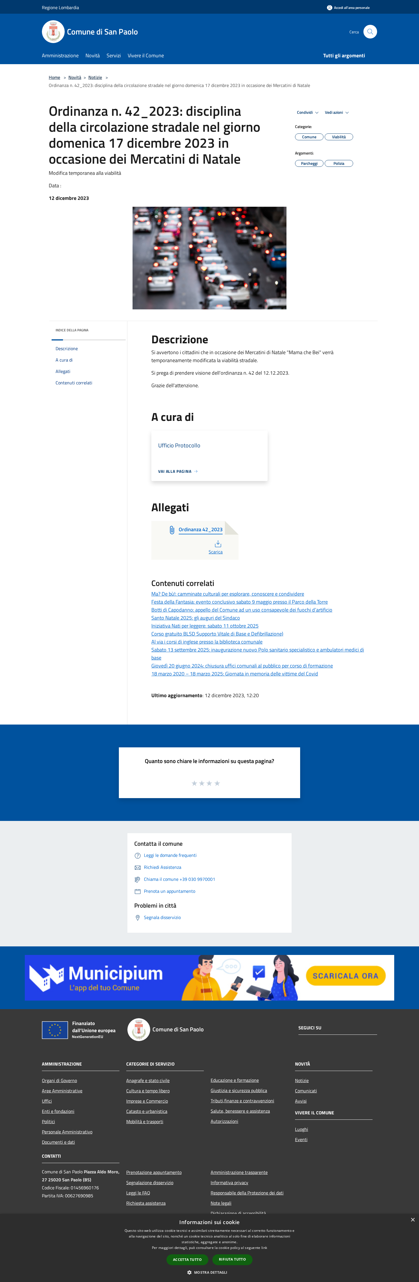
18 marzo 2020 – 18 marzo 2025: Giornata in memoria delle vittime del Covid (234, 673)
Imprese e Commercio (147, 1101)
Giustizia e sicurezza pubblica (239, 1090)
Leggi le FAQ (138, 1192)
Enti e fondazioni (58, 1111)
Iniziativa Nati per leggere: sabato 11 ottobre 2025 (205, 626)
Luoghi (301, 1129)
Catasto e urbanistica (146, 1111)
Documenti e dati (58, 1142)
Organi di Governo (59, 1080)
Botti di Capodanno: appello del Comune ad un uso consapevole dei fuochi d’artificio (241, 610)
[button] (209, 1272)
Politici (48, 1121)
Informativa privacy (229, 1182)
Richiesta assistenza (146, 1203)
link (264, 1247)
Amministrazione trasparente (239, 1172)
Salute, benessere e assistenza (240, 1110)
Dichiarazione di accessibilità (238, 1213)
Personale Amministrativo (67, 1131)
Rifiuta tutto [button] (232, 1259)
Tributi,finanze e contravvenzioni (242, 1100)
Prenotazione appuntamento (154, 1172)
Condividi (305, 112)
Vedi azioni (334, 112)
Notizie (95, 77)
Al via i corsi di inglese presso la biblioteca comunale (207, 642)
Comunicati (306, 1090)
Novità (74, 77)
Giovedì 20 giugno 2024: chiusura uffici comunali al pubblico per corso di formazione (242, 666)
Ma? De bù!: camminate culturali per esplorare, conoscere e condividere (227, 594)
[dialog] (209, 1248)
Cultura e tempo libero (148, 1090)
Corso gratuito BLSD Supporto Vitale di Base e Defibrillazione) (217, 634)
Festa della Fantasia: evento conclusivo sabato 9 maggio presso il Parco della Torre (239, 602)
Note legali (221, 1203)
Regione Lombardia (60, 7)
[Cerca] (370, 31)
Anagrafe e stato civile (148, 1080)
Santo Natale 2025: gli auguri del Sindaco (195, 618)
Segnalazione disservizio (149, 1182)
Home (54, 77)
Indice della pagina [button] (72, 330)
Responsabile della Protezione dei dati (247, 1192)
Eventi (301, 1139)
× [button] (412, 1220)
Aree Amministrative (62, 1090)
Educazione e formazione (235, 1080)
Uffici (47, 1101)
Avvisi (301, 1101)
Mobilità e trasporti (144, 1121)
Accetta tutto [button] (187, 1259)
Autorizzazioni (224, 1121)
